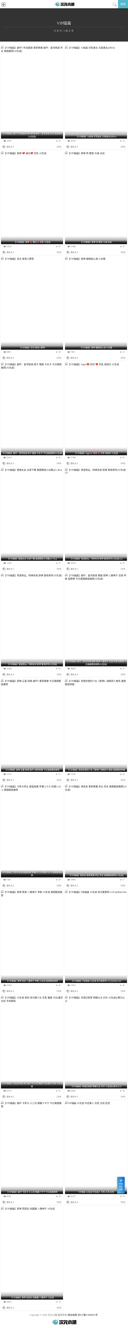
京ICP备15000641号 (88, 1315)
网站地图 (72, 1315)
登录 (123, 4)
